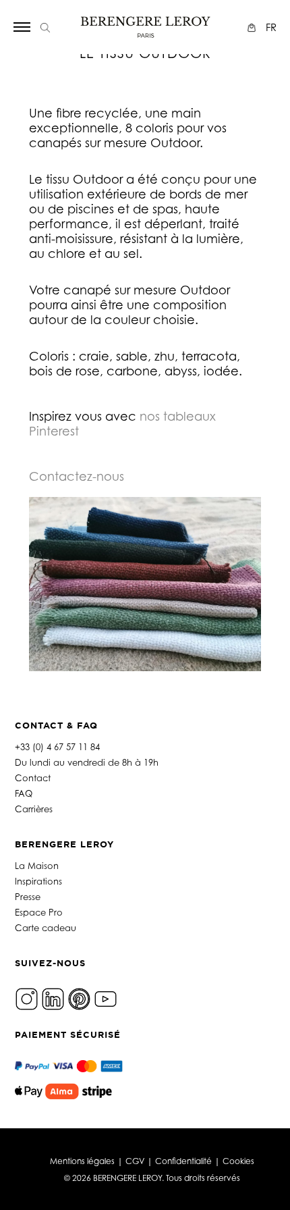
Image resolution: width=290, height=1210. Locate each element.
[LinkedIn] (53, 997)
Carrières (34, 809)
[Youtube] (105, 997)
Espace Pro (39, 912)
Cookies (238, 1161)
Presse (27, 896)
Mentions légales (82, 1161)
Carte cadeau (45, 927)
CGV (134, 1161)
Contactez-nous (76, 476)
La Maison (37, 865)
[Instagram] (26, 997)
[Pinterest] (79, 997)
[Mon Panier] (253, 27)
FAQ (23, 793)
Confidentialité (183, 1161)
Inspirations (38, 881)
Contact (33, 777)
